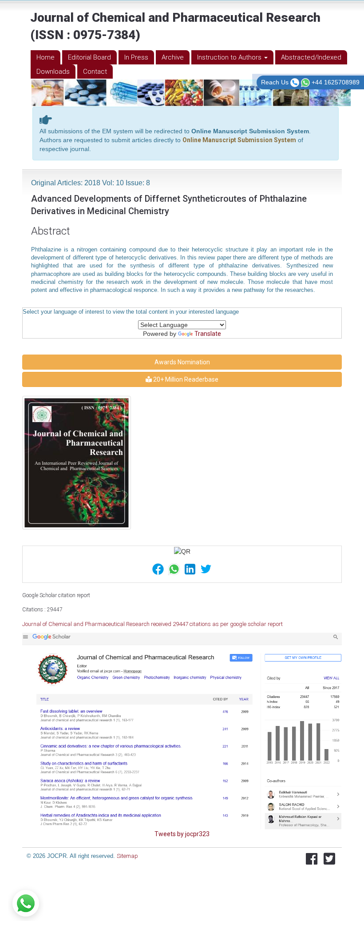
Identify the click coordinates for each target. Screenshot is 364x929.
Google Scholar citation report (56, 595)
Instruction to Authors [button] (230, 57)
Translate (207, 333)
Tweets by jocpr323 (182, 833)
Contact (95, 72)
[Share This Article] (158, 568)
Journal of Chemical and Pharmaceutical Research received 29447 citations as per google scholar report (152, 624)
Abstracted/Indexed (311, 57)
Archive (173, 57)
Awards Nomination (182, 362)
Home (45, 57)
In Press (136, 57)
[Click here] (182, 731)
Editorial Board (89, 57)
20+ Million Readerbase (185, 379)
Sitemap (127, 856)
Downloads (53, 72)
